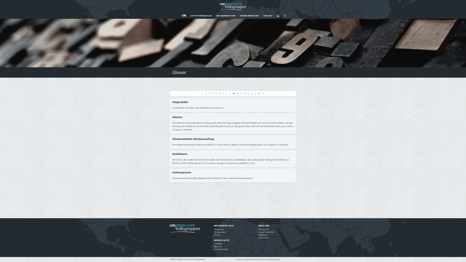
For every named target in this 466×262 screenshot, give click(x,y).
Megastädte (180, 102)
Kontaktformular (221, 249)
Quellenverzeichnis (250, 259)
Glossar (239, 259)
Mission (177, 117)
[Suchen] (285, 16)
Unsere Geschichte (266, 232)
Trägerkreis (262, 235)
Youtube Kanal (220, 232)
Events (217, 235)
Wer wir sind (263, 229)
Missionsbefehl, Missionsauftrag (193, 139)
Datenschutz (274, 259)
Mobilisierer (179, 154)
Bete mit (218, 247)
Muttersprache (181, 172)
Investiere (218, 244)
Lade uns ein (263, 238)
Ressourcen (219, 229)
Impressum (264, 259)
